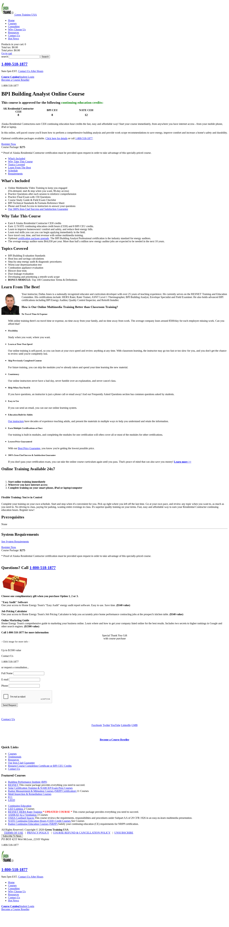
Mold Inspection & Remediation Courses (29, 794)
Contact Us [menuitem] (14, 35)
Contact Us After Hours (30, 71)
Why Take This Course (20, 161)
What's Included (16, 158)
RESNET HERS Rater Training (25, 811)
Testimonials (14, 756)
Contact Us (8, 719)
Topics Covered (16, 164)
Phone (4, 685)
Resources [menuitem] (13, 32)
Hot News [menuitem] (13, 38)
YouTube (115, 725)
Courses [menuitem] (12, 23)
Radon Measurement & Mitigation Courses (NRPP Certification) (42, 791)
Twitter (106, 725)
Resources (13, 759)
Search (45, 56)
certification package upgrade (33, 238)
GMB (134, 725)
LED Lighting (16, 808)
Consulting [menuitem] (14, 26)
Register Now (8, 144)
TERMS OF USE (13, 832)
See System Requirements (15, 541)
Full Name (7, 673)
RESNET (13, 785)
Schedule (13, 170)
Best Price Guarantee (29, 448)
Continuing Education (19, 805)
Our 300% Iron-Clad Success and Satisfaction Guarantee (38, 209)
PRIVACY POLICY (38, 832)
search (4, 56)
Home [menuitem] (11, 20)
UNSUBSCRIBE (123, 832)
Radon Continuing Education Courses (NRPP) (33, 824)
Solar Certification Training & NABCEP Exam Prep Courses (40, 788)
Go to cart (6, 53)
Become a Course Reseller (15, 79)
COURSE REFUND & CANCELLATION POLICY (81, 832)
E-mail (4, 679)
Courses (12, 753)
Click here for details (56, 138)
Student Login (26, 76)
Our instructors (16, 421)
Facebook (97, 725)
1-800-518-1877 (14, 64)
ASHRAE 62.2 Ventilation (22, 814)
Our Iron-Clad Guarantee (21, 762)
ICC (10, 797)
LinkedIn (126, 725)
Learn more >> (182, 461)
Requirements (15, 173)
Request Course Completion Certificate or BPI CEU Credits (40, 765)
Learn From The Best (19, 167)
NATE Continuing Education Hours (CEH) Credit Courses (39, 820)
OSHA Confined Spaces (21, 817)
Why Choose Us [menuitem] (17, 29)
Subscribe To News (12, 836)
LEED (11, 800)
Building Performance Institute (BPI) (27, 782)
